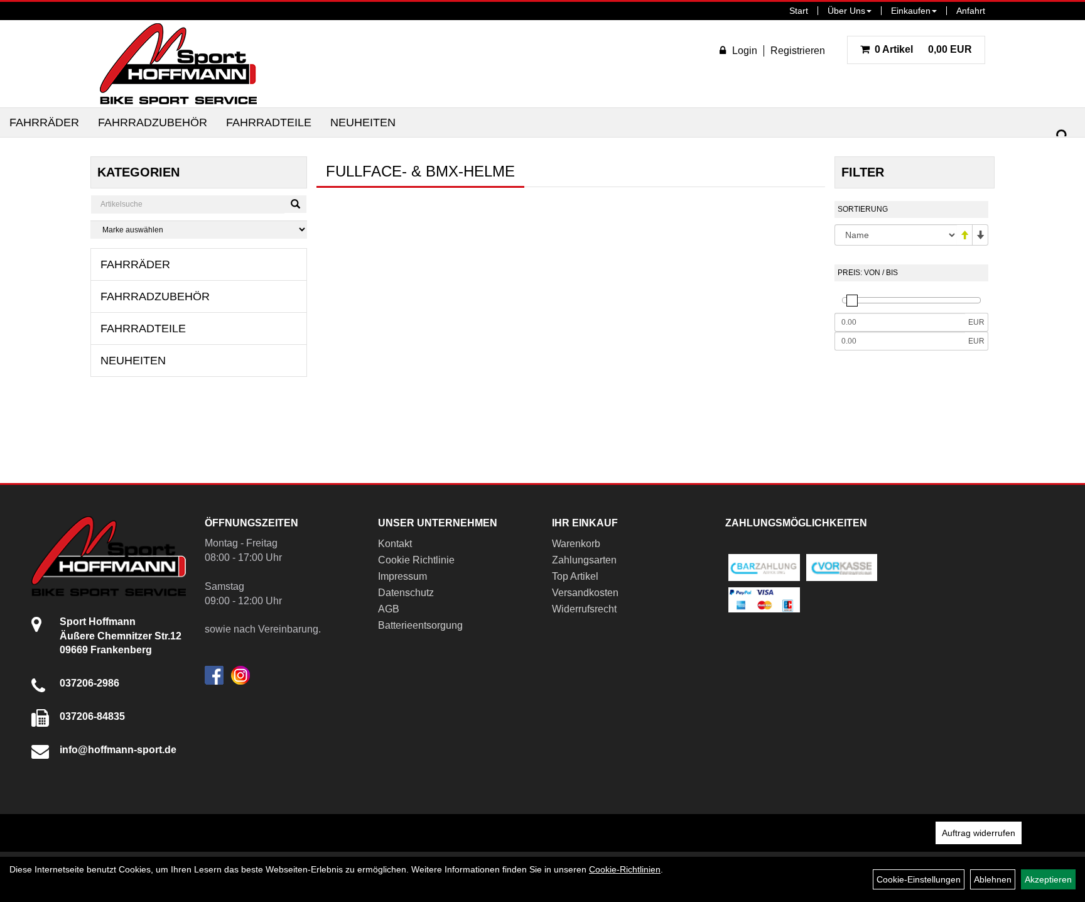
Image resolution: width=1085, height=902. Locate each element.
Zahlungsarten (584, 560)
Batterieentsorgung (420, 625)
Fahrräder (44, 122)
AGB (388, 609)
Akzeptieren (1048, 879)
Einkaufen (911, 10)
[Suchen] (1062, 135)
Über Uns (846, 10)
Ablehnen (993, 879)
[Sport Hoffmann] (178, 63)
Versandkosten (585, 592)
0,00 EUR (923, 49)
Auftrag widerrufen (978, 833)
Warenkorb (576, 543)
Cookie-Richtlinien (625, 869)
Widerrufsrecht (584, 609)
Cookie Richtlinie (416, 560)
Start (798, 10)
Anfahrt (970, 10)
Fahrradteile (268, 122)
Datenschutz (406, 592)
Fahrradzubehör (152, 122)
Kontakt (395, 543)
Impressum (402, 576)
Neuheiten (363, 122)
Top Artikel (575, 576)
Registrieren (797, 50)
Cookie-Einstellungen (919, 879)
